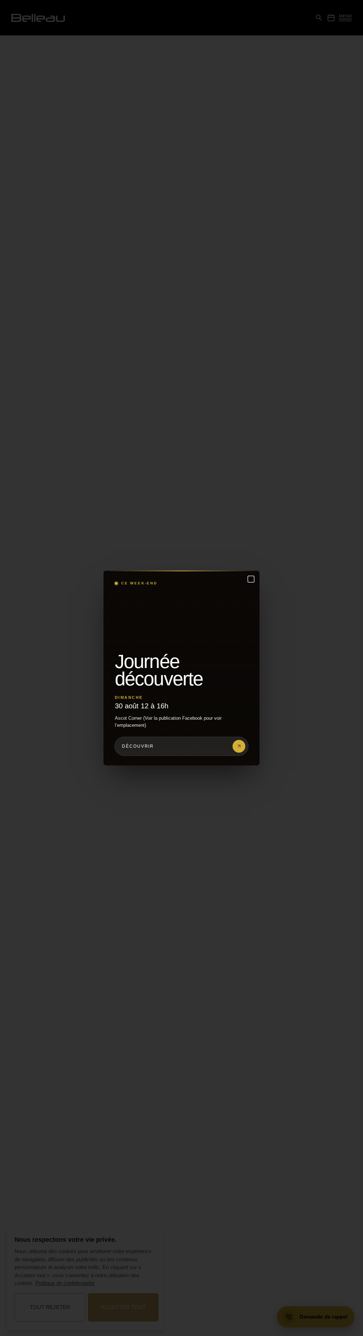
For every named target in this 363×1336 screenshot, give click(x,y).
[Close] (251, 579)
